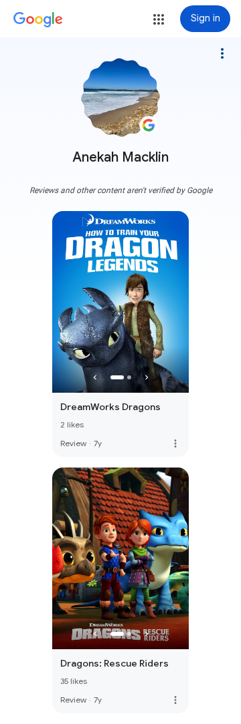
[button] (158, 19)
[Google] (38, 20)
